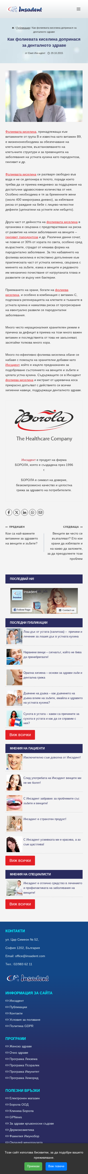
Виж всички (20, 734)
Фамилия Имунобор (24, 1136)
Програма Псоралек (24, 1065)
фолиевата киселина (62, 222)
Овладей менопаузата (26, 1142)
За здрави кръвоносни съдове (31, 1123)
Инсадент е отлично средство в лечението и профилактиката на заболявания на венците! (52, 887)
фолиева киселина (19, 380)
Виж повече (56, 1166)
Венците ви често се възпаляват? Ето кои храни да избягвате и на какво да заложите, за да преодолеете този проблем (65, 542)
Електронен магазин (24, 1098)
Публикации (18, 1007)
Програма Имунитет (24, 1071)
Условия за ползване (24, 1019)
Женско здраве (20, 1046)
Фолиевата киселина (20, 131)
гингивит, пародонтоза (21, 237)
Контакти (16, 1013)
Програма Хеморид (23, 1078)
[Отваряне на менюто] (78, 8)
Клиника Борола (21, 1111)
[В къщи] (13, 27)
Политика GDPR (21, 1026)
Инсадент (12, 365)
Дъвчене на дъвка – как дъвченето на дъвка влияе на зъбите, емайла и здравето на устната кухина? (53, 698)
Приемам (33, 1166)
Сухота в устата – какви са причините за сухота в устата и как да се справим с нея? (51, 718)
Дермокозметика (21, 1130)
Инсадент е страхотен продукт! (44, 819)
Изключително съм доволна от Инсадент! (52, 757)
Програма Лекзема (23, 1059)
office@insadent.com (30, 956)
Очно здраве (18, 1052)
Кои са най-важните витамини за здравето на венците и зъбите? (21, 535)
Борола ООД (18, 1104)
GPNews (15, 1117)
